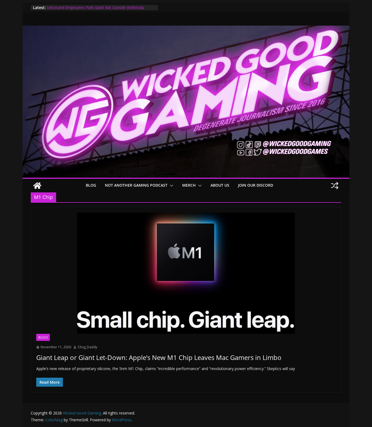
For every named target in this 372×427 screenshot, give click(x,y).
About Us (220, 185)
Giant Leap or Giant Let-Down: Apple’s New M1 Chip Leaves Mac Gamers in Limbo (159, 357)
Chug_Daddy (87, 347)
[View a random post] (334, 185)
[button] (170, 185)
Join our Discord (255, 185)
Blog (91, 185)
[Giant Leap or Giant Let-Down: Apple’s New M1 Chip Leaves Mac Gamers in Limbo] (186, 273)
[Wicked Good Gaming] (186, 29)
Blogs (43, 337)
